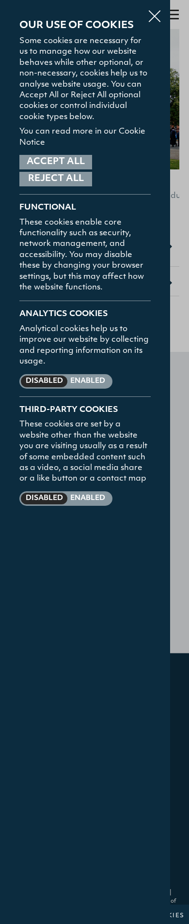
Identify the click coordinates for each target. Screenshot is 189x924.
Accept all (56, 162)
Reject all (56, 179)
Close (154, 11)
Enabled (87, 381)
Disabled (44, 381)
